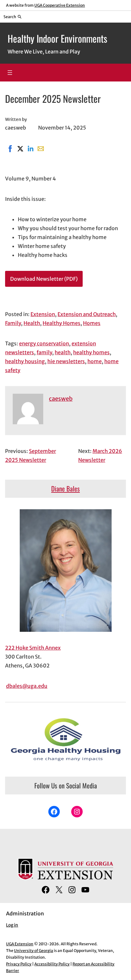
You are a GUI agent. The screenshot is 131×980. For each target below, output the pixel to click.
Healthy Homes (61, 323)
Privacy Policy (18, 964)
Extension (43, 314)
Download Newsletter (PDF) (44, 279)
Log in (12, 925)
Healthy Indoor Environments (57, 38)
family (44, 352)
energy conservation (44, 343)
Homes (91, 323)
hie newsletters (66, 361)
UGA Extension (19, 943)
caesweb (60, 398)
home (94, 361)
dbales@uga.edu (26, 686)
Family (13, 323)
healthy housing (25, 361)
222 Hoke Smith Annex (33, 648)
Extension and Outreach (87, 314)
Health (32, 323)
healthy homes (91, 352)
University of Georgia (33, 950)
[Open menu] (10, 72)
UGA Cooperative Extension (59, 5)
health (63, 352)
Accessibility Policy (52, 964)
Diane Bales (65, 488)
